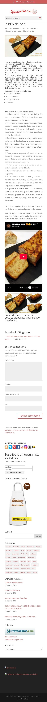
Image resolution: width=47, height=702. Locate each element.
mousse (15, 561)
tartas (14, 31)
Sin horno (9, 569)
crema (29, 550)
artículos (8, 547)
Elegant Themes (23, 696)
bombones (30, 547)
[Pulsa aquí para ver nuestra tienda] (18, 526)
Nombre (8, 384)
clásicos (8, 31)
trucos (29, 572)
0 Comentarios (28, 31)
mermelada (21, 558)
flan (27, 554)
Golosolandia (13, 28)
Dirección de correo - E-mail (15, 461)
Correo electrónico (12, 394)
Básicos (38, 547)
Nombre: (8, 467)
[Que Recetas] (10, 668)
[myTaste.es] (10, 674)
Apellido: (8, 470)
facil (22, 554)
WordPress (25, 699)
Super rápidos (25, 569)
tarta (33, 569)
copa (22, 550)
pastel (34, 561)
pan (29, 561)
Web (6, 404)
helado (8, 558)
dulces (8, 554)
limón (14, 558)
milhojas (8, 561)
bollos (23, 547)
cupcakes (36, 550)
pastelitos (9, 565)
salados (16, 565)
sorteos (16, 569)
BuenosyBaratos (11, 637)
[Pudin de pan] (23, 312)
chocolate (9, 550)
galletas (33, 554)
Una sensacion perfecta (14, 639)
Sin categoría (25, 565)
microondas (31, 558)
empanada (15, 554)
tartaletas (9, 572)
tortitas (22, 572)
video (19, 31)
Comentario (10, 360)
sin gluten (35, 565)
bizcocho (34, 28)
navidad (23, 561)
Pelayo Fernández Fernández (27, 674)
